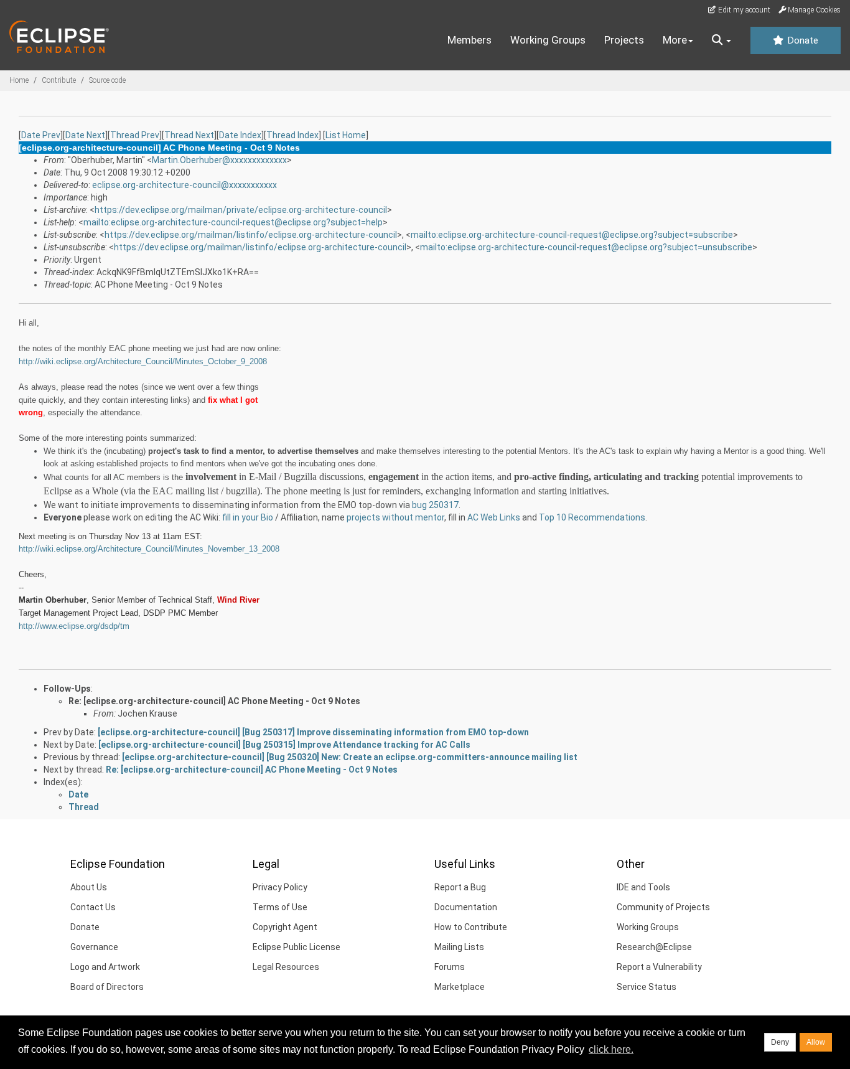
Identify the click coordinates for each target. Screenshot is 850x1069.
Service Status (646, 987)
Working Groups (548, 40)
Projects (624, 40)
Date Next (85, 135)
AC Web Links (493, 517)
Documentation (465, 907)
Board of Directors (107, 987)
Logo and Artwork (105, 967)
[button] (721, 40)
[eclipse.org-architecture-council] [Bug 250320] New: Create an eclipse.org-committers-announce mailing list (349, 757)
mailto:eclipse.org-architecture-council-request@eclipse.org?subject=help (233, 222)
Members (469, 40)
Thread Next (189, 135)
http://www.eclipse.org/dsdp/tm (74, 626)
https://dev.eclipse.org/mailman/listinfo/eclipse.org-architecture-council (251, 235)
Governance (94, 947)
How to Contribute (470, 927)
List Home (345, 135)
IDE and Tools (643, 887)
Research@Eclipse (654, 947)
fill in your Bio (247, 517)
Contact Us (93, 907)
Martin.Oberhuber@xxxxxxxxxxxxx (219, 160)
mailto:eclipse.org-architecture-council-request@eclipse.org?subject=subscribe (572, 235)
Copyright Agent (285, 927)
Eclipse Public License (296, 947)
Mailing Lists (459, 947)
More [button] (675, 40)
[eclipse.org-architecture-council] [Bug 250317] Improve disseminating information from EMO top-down (313, 732)
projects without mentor (395, 517)
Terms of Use (280, 907)
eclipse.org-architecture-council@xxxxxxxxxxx (184, 185)
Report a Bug (460, 887)
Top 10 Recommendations (592, 517)
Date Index (240, 135)
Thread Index (292, 135)
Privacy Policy (280, 887)
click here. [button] (611, 1049)
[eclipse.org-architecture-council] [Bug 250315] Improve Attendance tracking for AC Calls (284, 745)
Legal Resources (286, 967)
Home (19, 80)
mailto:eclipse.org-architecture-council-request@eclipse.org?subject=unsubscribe (586, 247)
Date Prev (40, 135)
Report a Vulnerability (659, 967)
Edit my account (743, 10)
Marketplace (459, 987)
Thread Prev (134, 135)
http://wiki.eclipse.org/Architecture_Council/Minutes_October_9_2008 (143, 361)
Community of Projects (663, 907)
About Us (88, 887)
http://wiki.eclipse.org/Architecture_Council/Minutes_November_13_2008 (149, 548)
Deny (780, 1042)
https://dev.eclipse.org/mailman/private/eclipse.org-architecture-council (241, 210)
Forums (449, 967)
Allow (815, 1042)
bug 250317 (435, 505)
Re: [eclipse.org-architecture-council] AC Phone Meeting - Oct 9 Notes (214, 701)
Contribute (59, 80)
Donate (801, 40)
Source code (107, 80)
